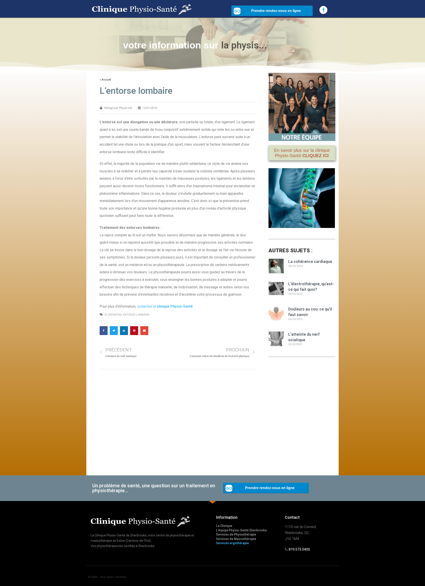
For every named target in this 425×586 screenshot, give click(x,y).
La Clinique (224, 526)
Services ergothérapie (232, 543)
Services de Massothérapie (236, 539)
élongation (113, 314)
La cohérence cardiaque (310, 261)
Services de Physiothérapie (236, 534)
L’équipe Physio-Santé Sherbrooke (241, 530)
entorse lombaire (136, 314)
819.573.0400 (299, 549)
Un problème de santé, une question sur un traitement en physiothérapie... (153, 488)
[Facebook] (323, 10)
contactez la (165, 306)
